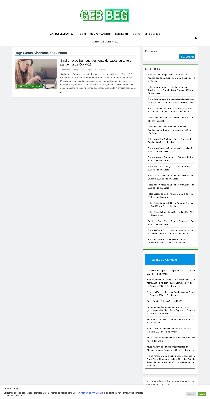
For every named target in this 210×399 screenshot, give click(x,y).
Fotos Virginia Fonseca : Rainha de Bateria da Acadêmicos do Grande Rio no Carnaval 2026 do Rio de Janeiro (170, 90)
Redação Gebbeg (70, 70)
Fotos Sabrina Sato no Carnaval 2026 (164, 301)
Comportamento (100, 34)
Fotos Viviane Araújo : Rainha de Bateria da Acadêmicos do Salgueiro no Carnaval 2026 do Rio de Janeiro (171, 77)
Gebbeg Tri (121, 34)
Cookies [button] (191, 394)
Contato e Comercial (105, 41)
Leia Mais (64, 92)
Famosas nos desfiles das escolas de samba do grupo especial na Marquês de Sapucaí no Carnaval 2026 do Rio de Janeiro (171, 310)
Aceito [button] (202, 394)
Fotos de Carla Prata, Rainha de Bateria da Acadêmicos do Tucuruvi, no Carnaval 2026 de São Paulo (169, 129)
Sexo (83, 34)
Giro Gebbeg (152, 34)
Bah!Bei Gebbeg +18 (61, 34)
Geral (136, 34)
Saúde (39, 86)
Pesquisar (151, 51)
